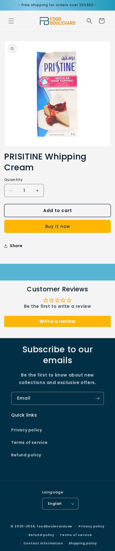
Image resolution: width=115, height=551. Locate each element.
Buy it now (57, 226)
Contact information (43, 543)
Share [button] (16, 246)
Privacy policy (26, 430)
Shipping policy (83, 543)
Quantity (13, 179)
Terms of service (29, 442)
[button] (11, 21)
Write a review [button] (57, 321)
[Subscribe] (97, 398)
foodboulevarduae (54, 526)
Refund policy (26, 455)
